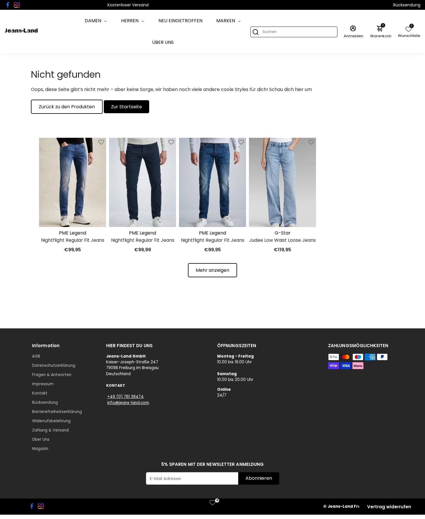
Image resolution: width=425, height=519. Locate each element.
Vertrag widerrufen (389, 507)
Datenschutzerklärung (53, 365)
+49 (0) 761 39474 (125, 396)
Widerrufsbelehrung (51, 421)
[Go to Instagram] (17, 5)
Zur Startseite (126, 106)
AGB (36, 356)
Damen (93, 20)
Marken (225, 20)
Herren (129, 20)
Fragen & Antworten (51, 374)
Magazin (40, 448)
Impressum (42, 384)
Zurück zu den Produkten (67, 106)
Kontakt (39, 393)
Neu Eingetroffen (180, 20)
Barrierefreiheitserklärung (57, 411)
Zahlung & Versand (50, 430)
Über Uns (163, 42)
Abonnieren (258, 478)
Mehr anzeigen (212, 270)
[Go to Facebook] (8, 5)
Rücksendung (406, 5)
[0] (212, 502)
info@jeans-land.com (128, 402)
